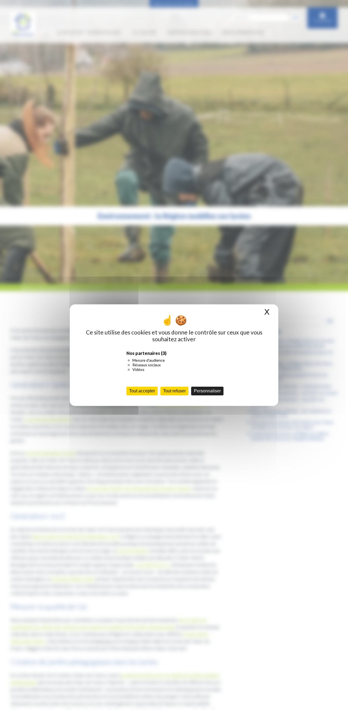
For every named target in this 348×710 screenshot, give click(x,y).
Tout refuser (174, 391)
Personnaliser (207, 391)
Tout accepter (142, 391)
